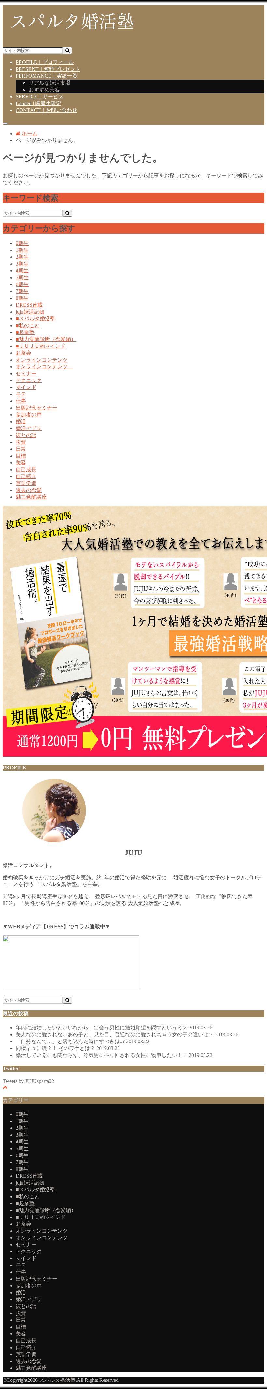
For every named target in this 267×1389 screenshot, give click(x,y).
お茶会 (23, 353)
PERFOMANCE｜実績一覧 (46, 76)
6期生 (22, 284)
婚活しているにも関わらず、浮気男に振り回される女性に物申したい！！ (114, 1055)
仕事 (21, 401)
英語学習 (26, 483)
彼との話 (26, 435)
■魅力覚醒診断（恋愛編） (46, 339)
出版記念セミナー (36, 408)
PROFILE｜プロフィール (45, 62)
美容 (21, 462)
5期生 (22, 277)
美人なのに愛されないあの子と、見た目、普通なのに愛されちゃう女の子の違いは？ (127, 1034)
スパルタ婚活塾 (57, 1380)
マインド (26, 387)
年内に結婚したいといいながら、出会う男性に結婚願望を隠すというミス (114, 1027)
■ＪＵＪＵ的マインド (41, 346)
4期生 (22, 270)
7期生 (22, 291)
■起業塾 (25, 332)
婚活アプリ (29, 428)
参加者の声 (29, 414)
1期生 (22, 250)
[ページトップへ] (5, 1087)
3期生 (22, 263)
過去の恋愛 (29, 490)
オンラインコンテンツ (42, 360)
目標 (21, 456)
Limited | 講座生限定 (38, 103)
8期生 (22, 298)
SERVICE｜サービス (39, 96)
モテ (21, 394)
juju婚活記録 (30, 312)
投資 (21, 442)
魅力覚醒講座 (31, 497)
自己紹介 (26, 476)
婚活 (21, 421)
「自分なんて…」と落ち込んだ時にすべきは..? (82, 1041)
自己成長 (26, 469)
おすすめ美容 (44, 89)
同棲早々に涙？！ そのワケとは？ (68, 1048)
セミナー (26, 373)
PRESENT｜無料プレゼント (48, 69)
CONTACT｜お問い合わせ (46, 110)
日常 (21, 449)
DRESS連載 (29, 305)
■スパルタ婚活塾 (35, 318)
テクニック (29, 380)
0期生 (22, 243)
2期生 (22, 257)
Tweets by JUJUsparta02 (28, 1081)
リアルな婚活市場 (49, 83)
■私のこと (28, 325)
